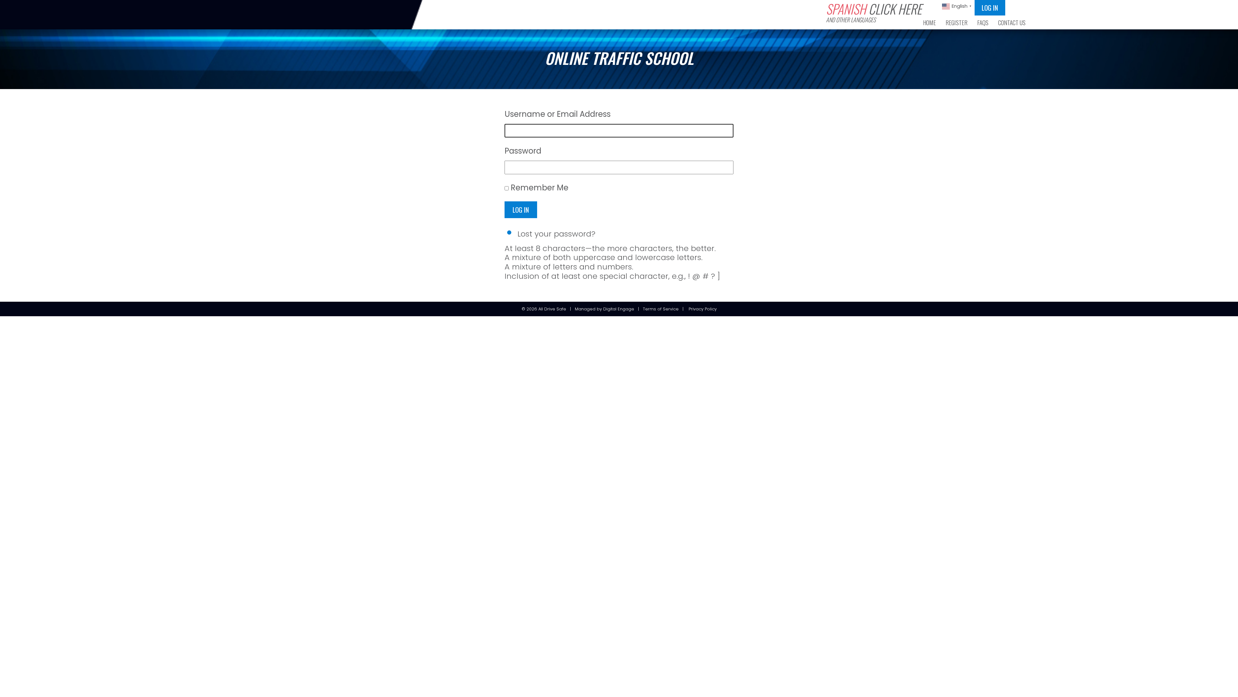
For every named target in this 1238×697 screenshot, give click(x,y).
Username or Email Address (558, 114)
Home (929, 23)
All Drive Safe (552, 309)
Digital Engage (618, 309)
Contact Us (1012, 23)
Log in (990, 8)
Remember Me (539, 187)
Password (523, 151)
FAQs (982, 23)
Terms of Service (661, 309)
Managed (585, 309)
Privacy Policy (703, 309)
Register (957, 23)
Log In (521, 210)
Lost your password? (556, 233)
